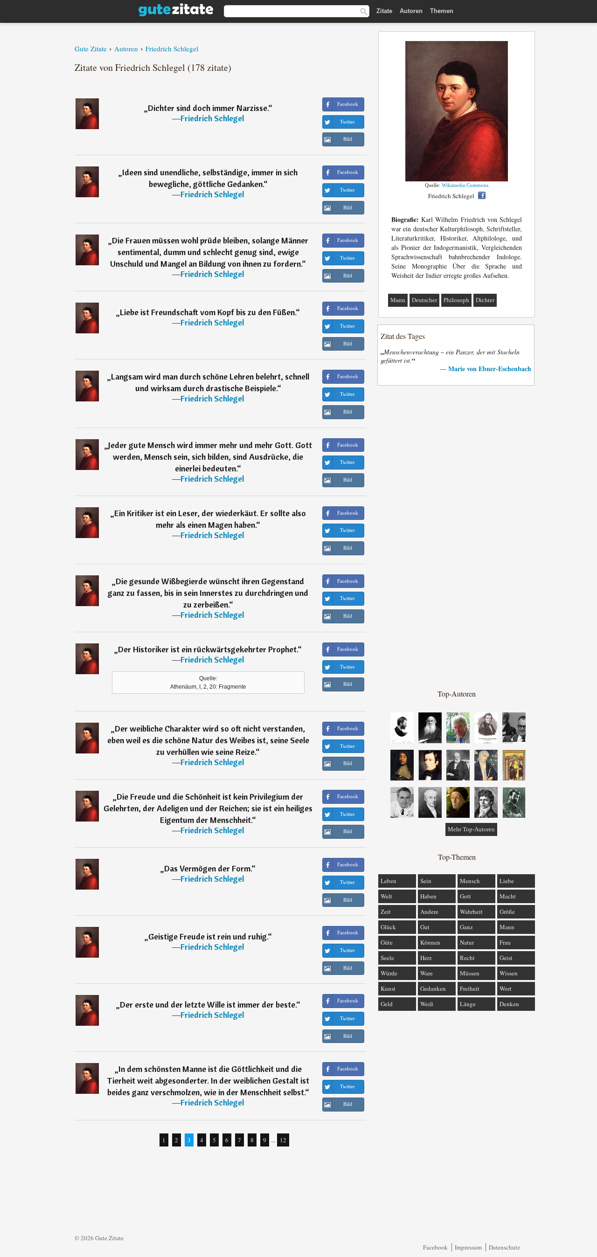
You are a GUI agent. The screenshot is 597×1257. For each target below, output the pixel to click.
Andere (429, 911)
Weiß (426, 1004)
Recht (467, 957)
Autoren (411, 10)
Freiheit (469, 988)
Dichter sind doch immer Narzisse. (208, 108)
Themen (441, 10)
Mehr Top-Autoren (471, 829)
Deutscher (424, 300)
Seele (387, 957)
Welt (386, 896)
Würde (389, 973)
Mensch (470, 881)
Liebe (507, 881)
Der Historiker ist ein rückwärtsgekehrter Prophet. (208, 649)
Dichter (485, 300)
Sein (425, 881)
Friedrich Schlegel (212, 118)
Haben (428, 896)
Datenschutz (504, 1247)
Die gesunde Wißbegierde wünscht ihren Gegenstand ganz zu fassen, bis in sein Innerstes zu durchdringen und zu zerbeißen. (208, 593)
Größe (507, 911)
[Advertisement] (457, 537)
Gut (425, 927)
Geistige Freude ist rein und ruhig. (208, 936)
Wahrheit (471, 911)
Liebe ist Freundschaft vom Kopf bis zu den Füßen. (208, 312)
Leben (388, 881)
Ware (426, 973)
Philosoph (456, 300)
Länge (468, 1004)
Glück (388, 927)
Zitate (384, 10)
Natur (467, 942)
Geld (387, 1004)
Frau (505, 942)
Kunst (388, 988)
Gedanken (433, 988)
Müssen (469, 973)
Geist (506, 957)
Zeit (386, 911)
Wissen (509, 973)
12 (283, 1140)
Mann (397, 300)
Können (430, 942)
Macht (508, 896)
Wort (506, 988)
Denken (509, 1004)
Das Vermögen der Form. (207, 868)
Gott (465, 896)
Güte (387, 942)
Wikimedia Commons (465, 185)
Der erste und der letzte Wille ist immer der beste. (208, 1004)
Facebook (435, 1247)
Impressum (468, 1247)
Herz (426, 957)
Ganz (466, 927)
